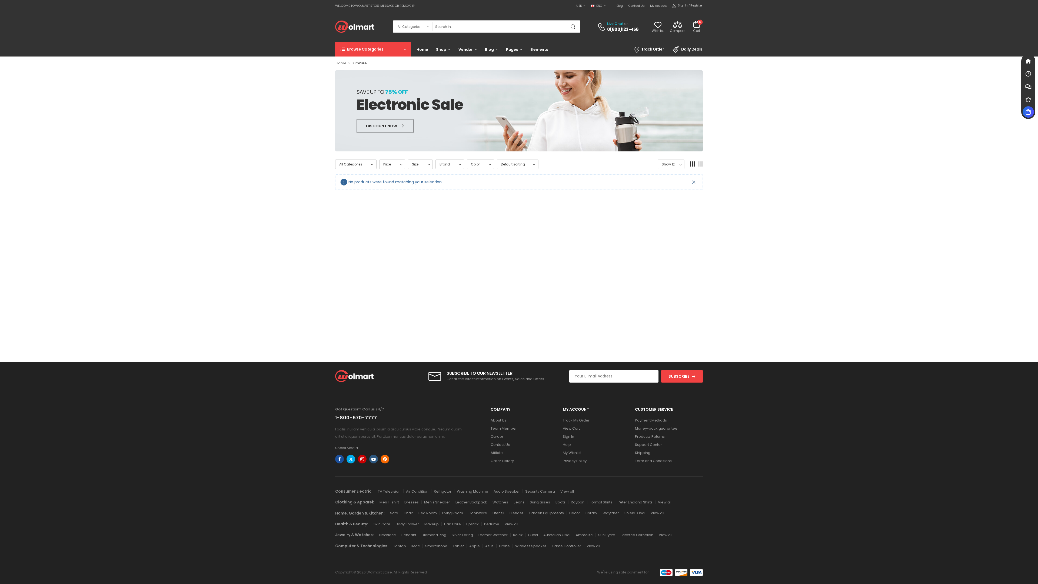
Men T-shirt (389, 502)
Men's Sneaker (437, 502)
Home (422, 49)
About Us (498, 420)
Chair (408, 513)
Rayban (577, 502)
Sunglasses (540, 502)
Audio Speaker (507, 491)
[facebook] (339, 459)
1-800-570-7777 (356, 417)
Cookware (477, 513)
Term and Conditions (653, 460)
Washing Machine (472, 491)
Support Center (648, 444)
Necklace (387, 534)
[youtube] (373, 459)
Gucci (533, 534)
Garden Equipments (546, 513)
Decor (574, 513)
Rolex (518, 534)
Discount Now (381, 126)
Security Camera (540, 491)
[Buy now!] (1028, 112)
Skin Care (382, 524)
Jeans (519, 502)
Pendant (408, 534)
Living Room (452, 513)
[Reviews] (1028, 99)
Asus (489, 546)
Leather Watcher (493, 534)
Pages (512, 49)
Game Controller (566, 546)
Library (591, 513)
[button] (692, 164)
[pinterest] (385, 459)
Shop (441, 49)
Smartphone (436, 546)
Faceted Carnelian (637, 534)
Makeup (431, 524)
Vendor (465, 49)
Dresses (411, 502)
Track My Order (576, 420)
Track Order (652, 49)
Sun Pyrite (606, 534)
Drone (504, 546)
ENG (599, 6)
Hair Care (452, 524)
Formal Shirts (601, 502)
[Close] (694, 182)
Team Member (504, 428)
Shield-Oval (634, 513)
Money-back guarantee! (656, 428)
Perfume (491, 524)
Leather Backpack (471, 502)
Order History (502, 460)
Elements (539, 49)
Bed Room (427, 513)
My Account (658, 5)
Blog (620, 5)
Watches (500, 502)
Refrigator (442, 491)
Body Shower (407, 524)
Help (567, 444)
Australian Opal (556, 534)
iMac (415, 546)
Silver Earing (462, 534)
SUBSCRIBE (678, 376)
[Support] (1028, 86)
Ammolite (584, 534)
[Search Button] (574, 26)
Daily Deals (691, 49)
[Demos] (1028, 61)
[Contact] (602, 27)
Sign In (568, 436)
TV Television (389, 491)
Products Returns (650, 436)
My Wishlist (572, 452)
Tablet (458, 546)
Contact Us (636, 5)
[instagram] (362, 459)
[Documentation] (1028, 73)
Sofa (394, 513)
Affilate (497, 452)
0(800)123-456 (623, 29)
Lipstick (472, 524)
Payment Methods (651, 420)
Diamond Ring (434, 534)
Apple (474, 546)
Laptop (400, 546)
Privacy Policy (575, 460)
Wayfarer (611, 513)
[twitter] (351, 459)
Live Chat (615, 23)
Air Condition (417, 491)
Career (497, 436)
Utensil (498, 513)
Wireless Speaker (530, 546)
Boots (560, 502)
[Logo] (354, 27)
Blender (516, 513)
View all (567, 491)
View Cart (571, 428)
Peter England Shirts (635, 502)
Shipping (642, 452)
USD (579, 6)
